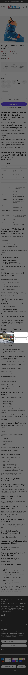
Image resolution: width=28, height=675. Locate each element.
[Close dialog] (27, 332)
